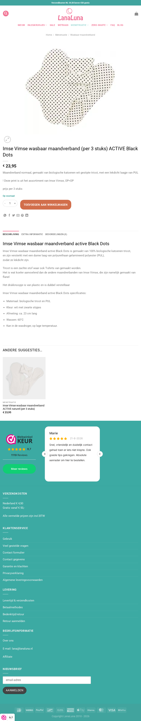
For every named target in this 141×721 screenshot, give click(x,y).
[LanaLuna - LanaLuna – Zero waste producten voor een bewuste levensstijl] (70, 13)
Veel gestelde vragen (15, 545)
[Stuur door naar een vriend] (18, 215)
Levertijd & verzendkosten (18, 600)
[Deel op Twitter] (13, 215)
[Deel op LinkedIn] (26, 215)
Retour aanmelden (14, 621)
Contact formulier (13, 552)
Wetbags (63, 25)
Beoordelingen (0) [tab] (56, 234)
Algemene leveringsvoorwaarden (23, 580)
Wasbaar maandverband (82, 35)
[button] (5, 13)
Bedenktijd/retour (13, 614)
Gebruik (7, 538)
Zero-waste (98, 25)
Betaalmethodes (13, 607)
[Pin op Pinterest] (22, 215)
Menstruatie (78, 25)
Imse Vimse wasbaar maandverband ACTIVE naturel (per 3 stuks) (23, 407)
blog (120, 25)
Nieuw (21, 25)
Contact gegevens (14, 559)
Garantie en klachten (15, 566)
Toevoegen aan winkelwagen (46, 204)
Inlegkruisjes (36, 25)
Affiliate (7, 656)
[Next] (15, 137)
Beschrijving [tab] (11, 234)
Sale (52, 25)
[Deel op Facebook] (9, 215)
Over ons (8, 640)
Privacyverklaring (13, 573)
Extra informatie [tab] (32, 234)
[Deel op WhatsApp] (4, 215)
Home (49, 35)
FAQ (113, 25)
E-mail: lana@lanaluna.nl (18, 648)
